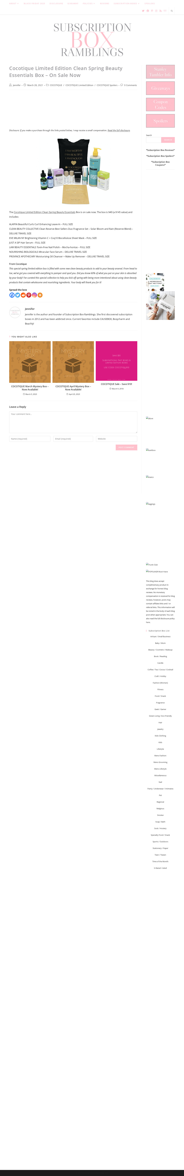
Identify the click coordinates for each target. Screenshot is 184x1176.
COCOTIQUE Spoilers (107, 85)
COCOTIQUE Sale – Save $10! (116, 384)
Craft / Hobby (160, 676)
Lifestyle (160, 749)
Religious (160, 808)
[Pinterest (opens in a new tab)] (152, 11)
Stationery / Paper (160, 848)
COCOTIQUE (56, 85)
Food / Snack (160, 696)
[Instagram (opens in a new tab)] (156, 11)
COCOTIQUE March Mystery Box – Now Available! (30, 388)
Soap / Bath (160, 821)
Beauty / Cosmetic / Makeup (160, 649)
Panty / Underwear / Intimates (160, 788)
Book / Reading (160, 656)
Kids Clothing (160, 735)
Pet (160, 795)
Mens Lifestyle (160, 769)
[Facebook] (12, 295)
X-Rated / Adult (160, 868)
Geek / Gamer (160, 709)
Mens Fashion (160, 755)
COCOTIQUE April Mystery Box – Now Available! (73, 388)
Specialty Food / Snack (160, 835)
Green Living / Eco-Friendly (160, 716)
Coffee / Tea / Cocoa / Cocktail (160, 669)
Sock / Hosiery (160, 828)
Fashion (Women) (160, 682)
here (148, 622)
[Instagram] (34, 295)
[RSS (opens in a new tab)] (160, 11)
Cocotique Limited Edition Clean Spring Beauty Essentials (44, 212)
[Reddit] (23, 295)
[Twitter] (17, 295)
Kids (160, 742)
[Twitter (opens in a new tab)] (143, 11)
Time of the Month (160, 861)
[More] (40, 295)
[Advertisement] (73, 111)
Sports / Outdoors (160, 841)
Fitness (160, 689)
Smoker (160, 815)
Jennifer (17, 85)
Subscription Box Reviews (160, 150)
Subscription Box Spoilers (160, 155)
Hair (160, 722)
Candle (160, 663)
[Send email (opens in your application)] (165, 10)
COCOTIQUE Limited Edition (79, 85)
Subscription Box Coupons (161, 163)
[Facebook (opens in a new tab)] (147, 11)
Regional (160, 802)
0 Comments (130, 85)
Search (149, 135)
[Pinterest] (28, 295)
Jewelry (160, 729)
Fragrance (160, 702)
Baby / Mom (160, 643)
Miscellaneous (160, 775)
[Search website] (172, 11)
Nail (160, 782)
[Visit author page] (15, 312)
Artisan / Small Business (160, 636)
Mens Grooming (160, 762)
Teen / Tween (160, 855)
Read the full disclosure (119, 130)
